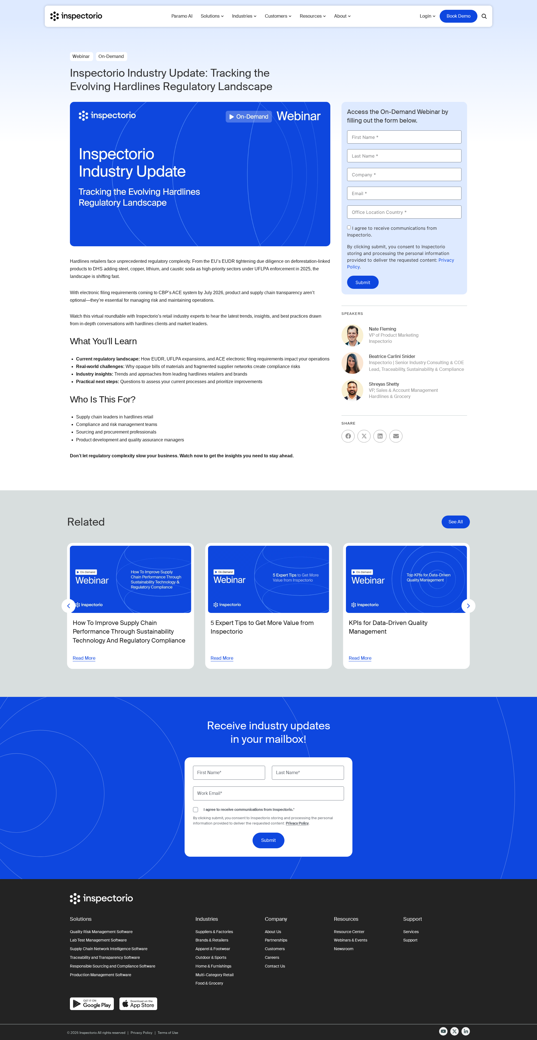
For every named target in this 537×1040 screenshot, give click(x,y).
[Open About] (349, 16)
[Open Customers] (290, 16)
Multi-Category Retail (215, 974)
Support (410, 940)
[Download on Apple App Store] (138, 1003)
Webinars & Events (350, 940)
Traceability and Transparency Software (105, 957)
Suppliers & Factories (214, 931)
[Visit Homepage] (76, 16)
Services (411, 931)
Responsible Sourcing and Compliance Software (112, 966)
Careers (272, 957)
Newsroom (344, 948)
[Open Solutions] (222, 16)
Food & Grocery (209, 983)
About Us (273, 931)
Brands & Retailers (212, 940)
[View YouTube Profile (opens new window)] (443, 1031)
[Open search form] (484, 16)
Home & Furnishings (213, 966)
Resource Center (349, 931)
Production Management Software (100, 974)
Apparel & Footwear (213, 948)
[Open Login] (434, 16)
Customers (275, 948)
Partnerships (276, 940)
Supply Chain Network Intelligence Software (108, 948)
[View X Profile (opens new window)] (454, 1031)
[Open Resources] (324, 16)
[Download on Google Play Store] (92, 1003)
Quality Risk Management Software (101, 931)
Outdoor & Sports (211, 957)
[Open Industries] (255, 16)
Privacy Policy (297, 823)
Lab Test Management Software (98, 940)
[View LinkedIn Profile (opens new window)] (465, 1031)
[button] (348, 436)
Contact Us (275, 966)
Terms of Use (168, 1032)
